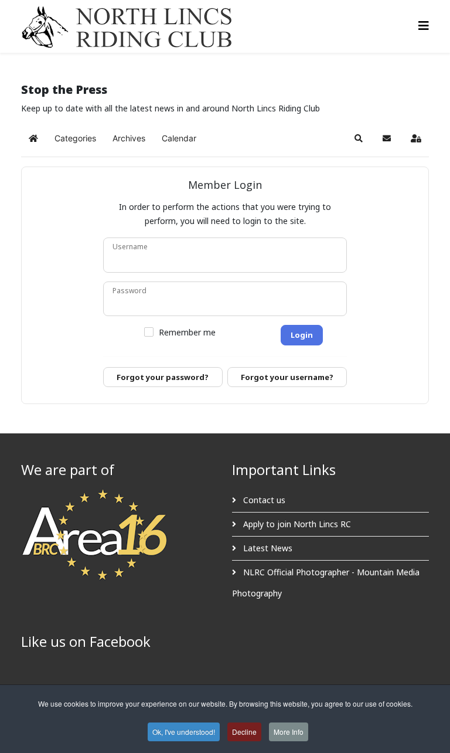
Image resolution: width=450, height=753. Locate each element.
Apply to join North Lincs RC (296, 524)
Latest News (266, 548)
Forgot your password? (163, 377)
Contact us (263, 500)
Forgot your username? (287, 377)
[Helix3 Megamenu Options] (423, 25)
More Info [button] (289, 732)
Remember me (187, 332)
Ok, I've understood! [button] (183, 732)
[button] (358, 138)
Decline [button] (244, 732)
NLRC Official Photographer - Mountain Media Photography (326, 583)
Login (302, 335)
